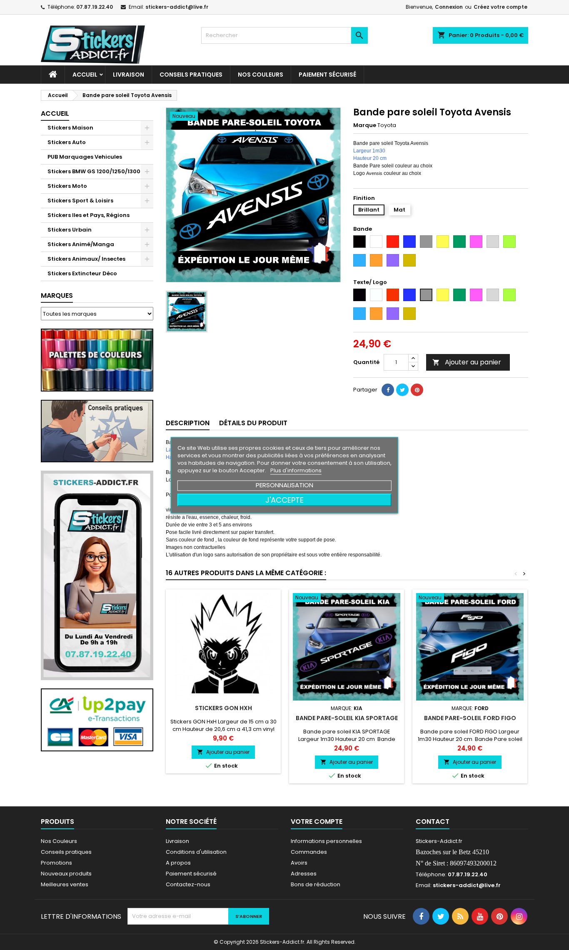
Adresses (304, 874)
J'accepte (284, 499)
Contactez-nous (188, 884)
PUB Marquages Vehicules (84, 157)
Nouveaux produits (66, 874)
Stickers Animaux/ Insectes (86, 259)
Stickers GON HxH (223, 708)
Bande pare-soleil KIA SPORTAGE (347, 718)
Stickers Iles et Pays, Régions (88, 215)
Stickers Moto (67, 186)
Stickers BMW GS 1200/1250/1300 (93, 171)
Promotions (56, 863)
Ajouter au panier (466, 362)
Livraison (128, 74)
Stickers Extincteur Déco (82, 273)
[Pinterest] (417, 390)
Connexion (449, 6)
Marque (364, 125)
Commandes (309, 852)
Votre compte (316, 821)
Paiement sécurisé (327, 74)
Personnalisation (284, 484)
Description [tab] (188, 423)
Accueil (84, 74)
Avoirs (299, 863)
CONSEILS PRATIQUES (191, 74)
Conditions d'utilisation (196, 852)
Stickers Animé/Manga (80, 244)
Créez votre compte (500, 6)
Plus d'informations (296, 470)
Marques (57, 295)
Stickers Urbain (69, 230)
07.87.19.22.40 (94, 6)
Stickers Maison (70, 128)
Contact (432, 821)
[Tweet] (402, 390)
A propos (178, 863)
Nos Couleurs (260, 74)
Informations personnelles (326, 841)
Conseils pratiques (66, 852)
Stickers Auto (66, 142)
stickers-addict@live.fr (176, 6)
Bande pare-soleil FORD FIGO (470, 718)
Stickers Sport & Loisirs (80, 200)
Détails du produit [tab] (253, 423)
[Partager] (388, 390)
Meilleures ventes (64, 884)
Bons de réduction (315, 884)
